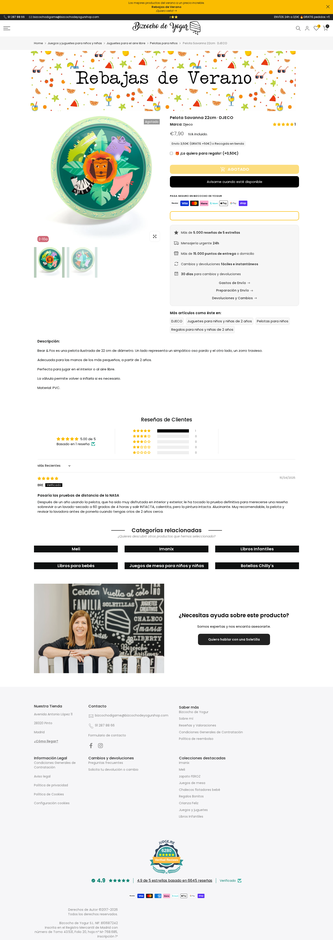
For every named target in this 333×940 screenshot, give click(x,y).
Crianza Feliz (188, 803)
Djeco (188, 124)
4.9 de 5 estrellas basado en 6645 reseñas (174, 880)
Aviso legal (42, 776)
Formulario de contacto (107, 735)
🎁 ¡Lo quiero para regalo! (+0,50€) (207, 153)
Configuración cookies (52, 803)
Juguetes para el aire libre (125, 43)
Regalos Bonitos (191, 796)
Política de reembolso (196, 738)
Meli (182, 769)
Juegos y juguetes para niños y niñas (75, 43)
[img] (48, 478)
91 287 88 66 (16, 17)
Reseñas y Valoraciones (197, 725)
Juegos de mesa (192, 783)
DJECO (176, 321)
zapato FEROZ (189, 776)
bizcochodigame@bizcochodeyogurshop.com (66, 17)
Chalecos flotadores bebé (199, 789)
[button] (283, 124)
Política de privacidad (51, 785)
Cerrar (5, 6)
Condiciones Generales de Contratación (211, 732)
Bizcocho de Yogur (193, 712)
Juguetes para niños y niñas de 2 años (219, 321)
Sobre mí (186, 718)
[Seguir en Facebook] (91, 745)
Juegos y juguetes (193, 810)
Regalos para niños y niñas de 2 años (202, 329)
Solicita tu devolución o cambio (113, 769)
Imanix (184, 762)
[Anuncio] (166, 7)
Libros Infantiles (191, 816)
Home (38, 43)
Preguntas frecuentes (105, 762)
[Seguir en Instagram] (100, 745)
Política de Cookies (49, 794)
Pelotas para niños (164, 43)
